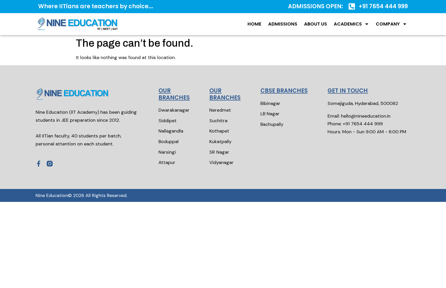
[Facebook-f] (39, 164)
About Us (315, 24)
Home (254, 24)
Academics (348, 24)
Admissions (282, 24)
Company (388, 24)
